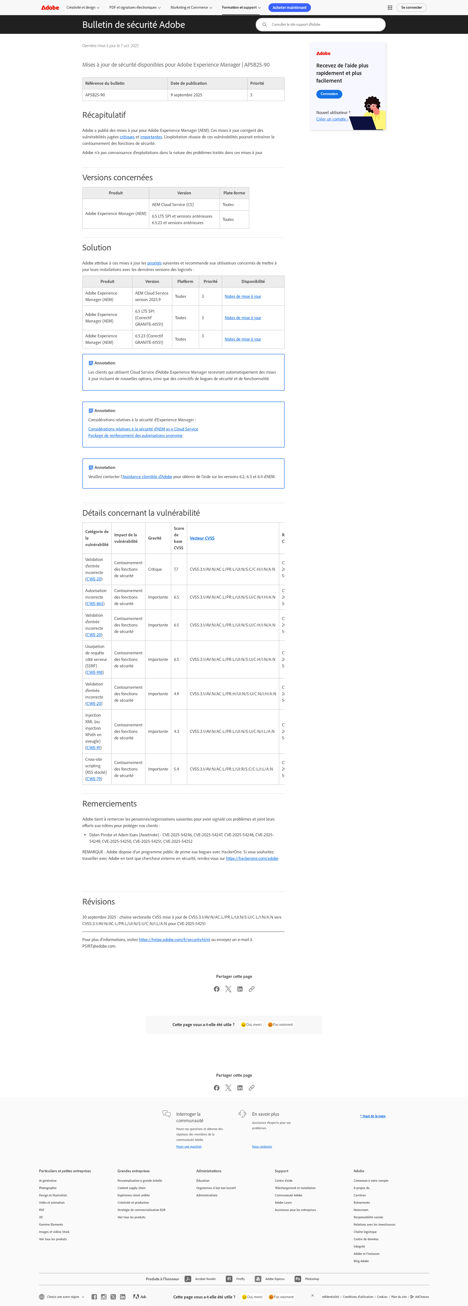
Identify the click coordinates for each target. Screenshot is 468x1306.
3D (41, 1217)
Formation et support (239, 7)
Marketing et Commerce (189, 7)
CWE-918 (94, 672)
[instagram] (103, 1297)
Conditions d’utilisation (358, 1297)
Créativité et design (81, 7)
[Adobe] (50, 7)
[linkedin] (122, 1297)
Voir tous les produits (53, 1239)
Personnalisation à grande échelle (140, 1181)
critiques (127, 136)
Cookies (382, 1297)
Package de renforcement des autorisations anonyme (135, 435)
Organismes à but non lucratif (216, 1188)
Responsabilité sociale (368, 1217)
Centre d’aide (283, 1181)
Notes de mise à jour (243, 296)
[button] (390, 7)
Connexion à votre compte (371, 1181)
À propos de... (362, 1188)
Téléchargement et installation (295, 1188)
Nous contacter (262, 1146)
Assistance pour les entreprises (295, 1210)
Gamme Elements (51, 1224)
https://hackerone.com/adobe (252, 858)
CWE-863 (95, 603)
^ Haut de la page (373, 1116)
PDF (41, 1210)
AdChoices (422, 1297)
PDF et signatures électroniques (133, 7)
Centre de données (366, 1239)
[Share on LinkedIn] (240, 990)
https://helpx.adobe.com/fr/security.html (174, 939)
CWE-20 (94, 579)
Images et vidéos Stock (54, 1232)
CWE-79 (94, 778)
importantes (151, 136)
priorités (154, 263)
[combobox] (321, 24)
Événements (362, 1202)
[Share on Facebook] (216, 990)
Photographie (48, 1188)
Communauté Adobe (288, 1195)
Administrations (206, 1195)
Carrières (360, 1195)
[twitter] (113, 1297)
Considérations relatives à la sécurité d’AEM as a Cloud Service (143, 429)
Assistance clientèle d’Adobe (147, 476)
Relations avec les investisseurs (374, 1224)
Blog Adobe (361, 1261)
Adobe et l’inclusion (366, 1254)
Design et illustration (53, 1195)
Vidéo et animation (51, 1202)
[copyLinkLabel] (251, 990)
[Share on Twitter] (228, 990)
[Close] (312, 1295)
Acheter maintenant (290, 7)
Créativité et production (133, 1202)
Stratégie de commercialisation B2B (141, 1210)
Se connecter (411, 7)
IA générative (48, 1181)
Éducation (202, 1181)
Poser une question (189, 1146)
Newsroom (361, 1210)
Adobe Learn (283, 1202)
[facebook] (94, 1297)
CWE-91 (93, 747)
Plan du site (399, 1297)
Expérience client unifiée (134, 1195)
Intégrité (359, 1246)
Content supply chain (131, 1188)
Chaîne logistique (365, 1232)
